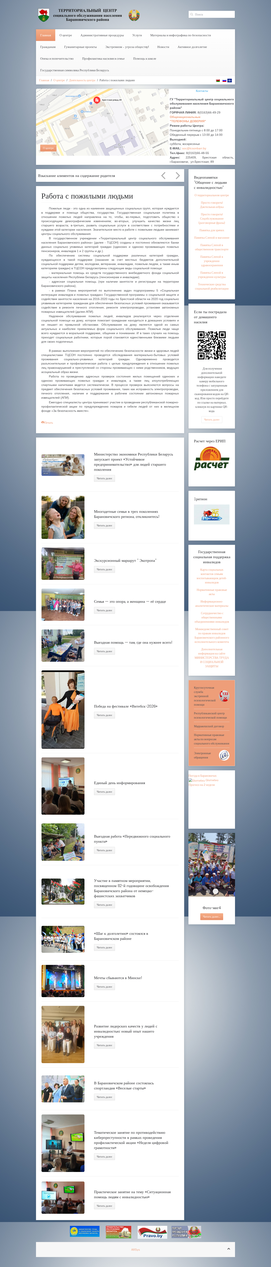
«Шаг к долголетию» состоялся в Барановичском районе (121, 936)
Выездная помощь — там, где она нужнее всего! (133, 642)
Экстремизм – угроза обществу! (127, 47)
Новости (163, 47)
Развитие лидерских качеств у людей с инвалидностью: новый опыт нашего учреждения (125, 1031)
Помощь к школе (144, 58)
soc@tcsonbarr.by (194, 148)
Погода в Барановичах (202, 776)
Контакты (202, 91)
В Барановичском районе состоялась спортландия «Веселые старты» (124, 1085)
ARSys (135, 1250)
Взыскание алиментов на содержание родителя (76, 175)
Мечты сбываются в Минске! (118, 977)
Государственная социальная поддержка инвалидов (211, 556)
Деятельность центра (82, 80)
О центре (65, 35)
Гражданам (48, 47)
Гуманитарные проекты (80, 47)
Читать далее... (211, 916)
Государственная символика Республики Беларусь (74, 70)
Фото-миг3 (208, 891)
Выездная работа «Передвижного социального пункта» (132, 839)
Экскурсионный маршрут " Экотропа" (125, 560)
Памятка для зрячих (211, 230)
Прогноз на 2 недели (202, 785)
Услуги (137, 35)
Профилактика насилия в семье (103, 58)
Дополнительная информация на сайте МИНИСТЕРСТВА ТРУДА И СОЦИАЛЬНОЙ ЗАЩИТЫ (212, 657)
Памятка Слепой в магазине (211, 238)
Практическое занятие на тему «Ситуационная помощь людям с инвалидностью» (132, 1194)
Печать (48, 423)
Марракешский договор (209, 726)
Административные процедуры (102, 35)
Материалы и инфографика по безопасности (180, 35)
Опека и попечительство (57, 58)
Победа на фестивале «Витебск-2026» (126, 706)
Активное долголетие (192, 47)
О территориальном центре (212, 195)
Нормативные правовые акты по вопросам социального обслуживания (211, 739)
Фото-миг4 (215, 891)
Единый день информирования (119, 782)
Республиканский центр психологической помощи (210, 715)
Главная (45, 35)
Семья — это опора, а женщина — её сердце (130, 601)
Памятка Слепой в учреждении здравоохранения (211, 261)
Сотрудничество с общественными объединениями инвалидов (212, 617)
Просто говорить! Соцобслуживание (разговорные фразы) (211, 218)
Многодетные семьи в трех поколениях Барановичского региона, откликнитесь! (126, 514)
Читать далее (104, 478)
